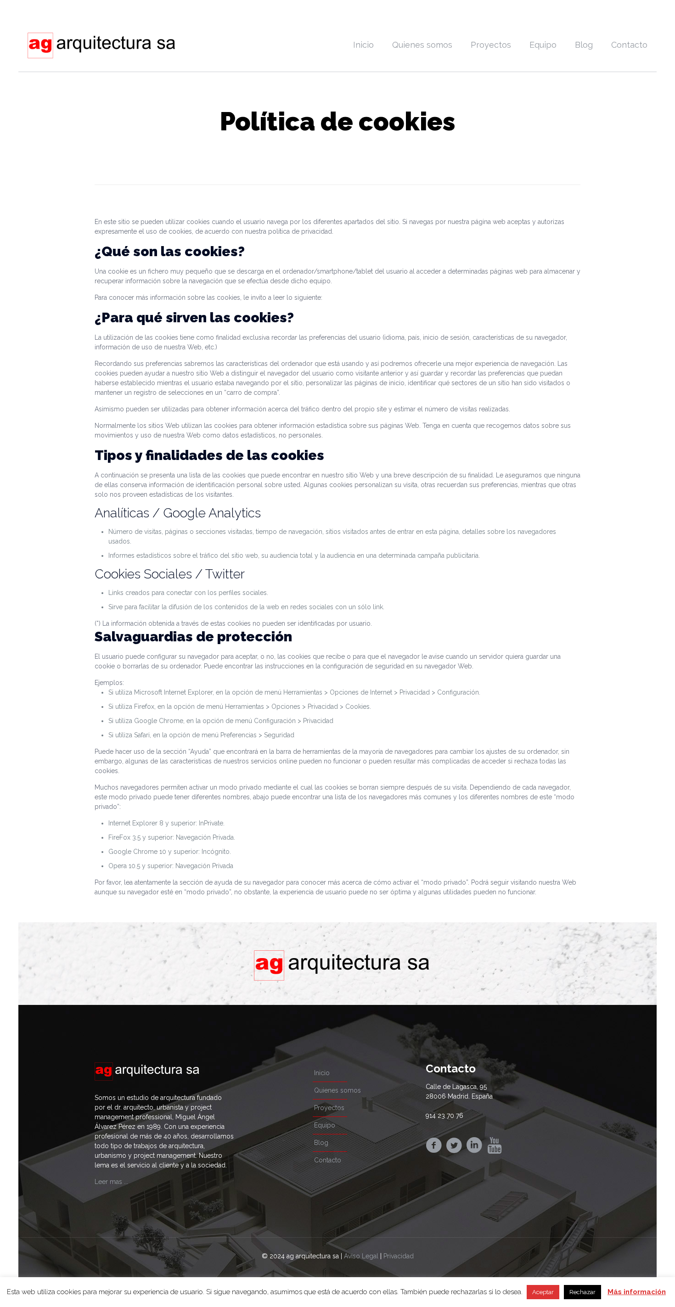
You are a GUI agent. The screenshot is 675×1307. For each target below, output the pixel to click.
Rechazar (582, 1292)
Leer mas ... (111, 1181)
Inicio (322, 1073)
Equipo (324, 1125)
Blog (321, 1142)
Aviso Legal (361, 1256)
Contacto (327, 1160)
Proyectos (329, 1107)
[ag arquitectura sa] (101, 45)
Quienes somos (337, 1090)
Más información (637, 1292)
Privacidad (398, 1256)
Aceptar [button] (543, 1292)
